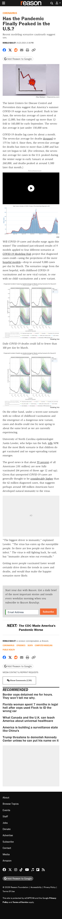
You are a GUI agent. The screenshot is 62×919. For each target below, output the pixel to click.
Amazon (7, 860)
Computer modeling (43, 645)
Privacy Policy (50, 887)
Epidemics (21, 645)
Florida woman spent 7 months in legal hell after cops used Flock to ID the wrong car (30, 707)
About (6, 797)
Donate (7, 829)
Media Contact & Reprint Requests (20, 672)
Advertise (8, 835)
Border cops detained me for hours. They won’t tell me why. (28, 696)
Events (6, 810)
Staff (5, 816)
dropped (48, 138)
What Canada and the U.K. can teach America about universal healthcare (29, 719)
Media (6, 854)
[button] (58, 3)
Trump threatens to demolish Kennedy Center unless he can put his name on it (31, 738)
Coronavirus (10, 13)
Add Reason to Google (19, 58)
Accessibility (36, 887)
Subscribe (48, 611)
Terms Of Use (9, 891)
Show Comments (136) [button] (21, 680)
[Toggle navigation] (3, 3)
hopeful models (12, 262)
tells (50, 443)
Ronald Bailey (9, 42)
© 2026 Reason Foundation (15, 887)
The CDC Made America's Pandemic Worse (31, 627)
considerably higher (41, 478)
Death (30, 645)
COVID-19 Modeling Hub (17, 253)
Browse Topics (11, 803)
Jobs (5, 822)
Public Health (9, 650)
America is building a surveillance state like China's (30, 729)
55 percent (43, 462)
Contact (7, 848)
